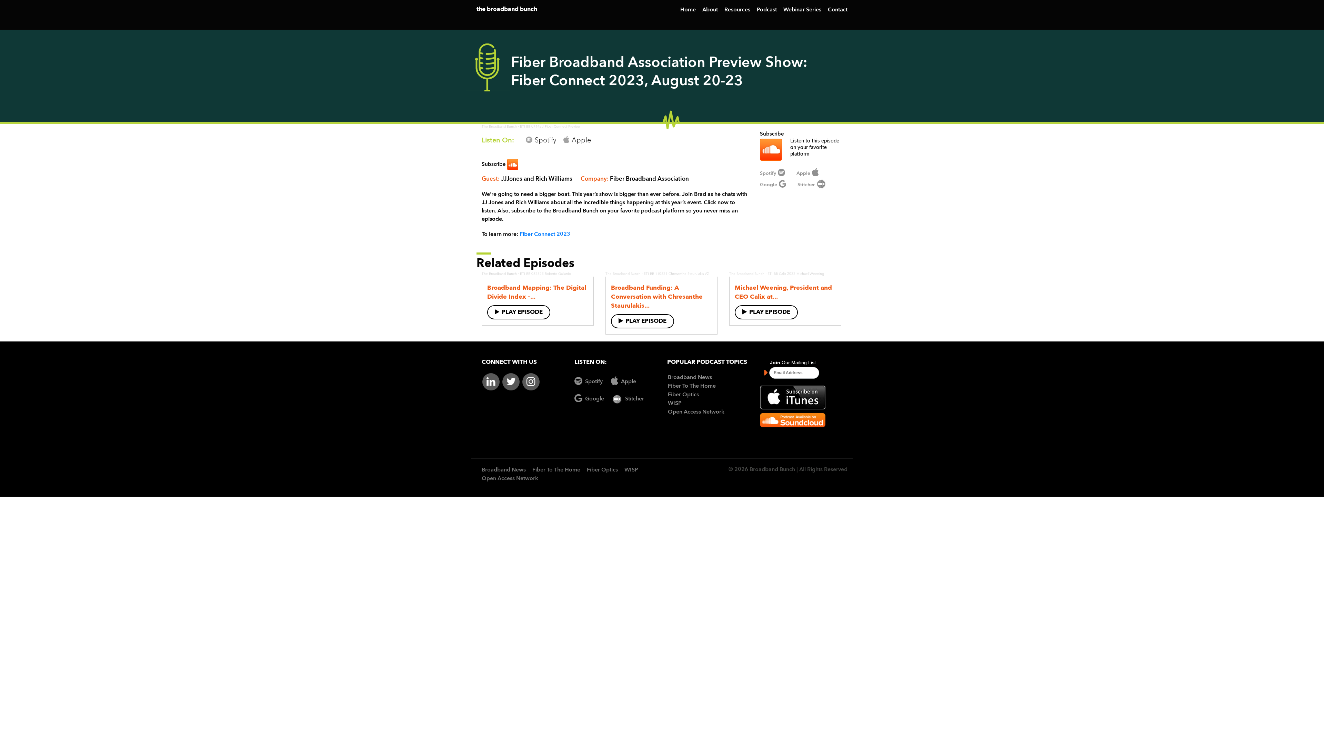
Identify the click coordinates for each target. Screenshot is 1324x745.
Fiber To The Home (692, 386)
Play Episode (522, 312)
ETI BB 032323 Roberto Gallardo (545, 274)
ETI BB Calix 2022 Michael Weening (796, 274)
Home (688, 10)
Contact (837, 10)
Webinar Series (802, 10)
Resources (737, 10)
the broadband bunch (507, 9)
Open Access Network (696, 412)
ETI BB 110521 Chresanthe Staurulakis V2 (676, 274)
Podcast (767, 10)
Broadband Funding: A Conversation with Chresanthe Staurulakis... (657, 297)
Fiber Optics (683, 395)
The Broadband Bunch (499, 126)
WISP (675, 403)
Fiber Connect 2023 (545, 234)
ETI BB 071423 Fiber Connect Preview (550, 126)
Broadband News (690, 377)
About (710, 10)
